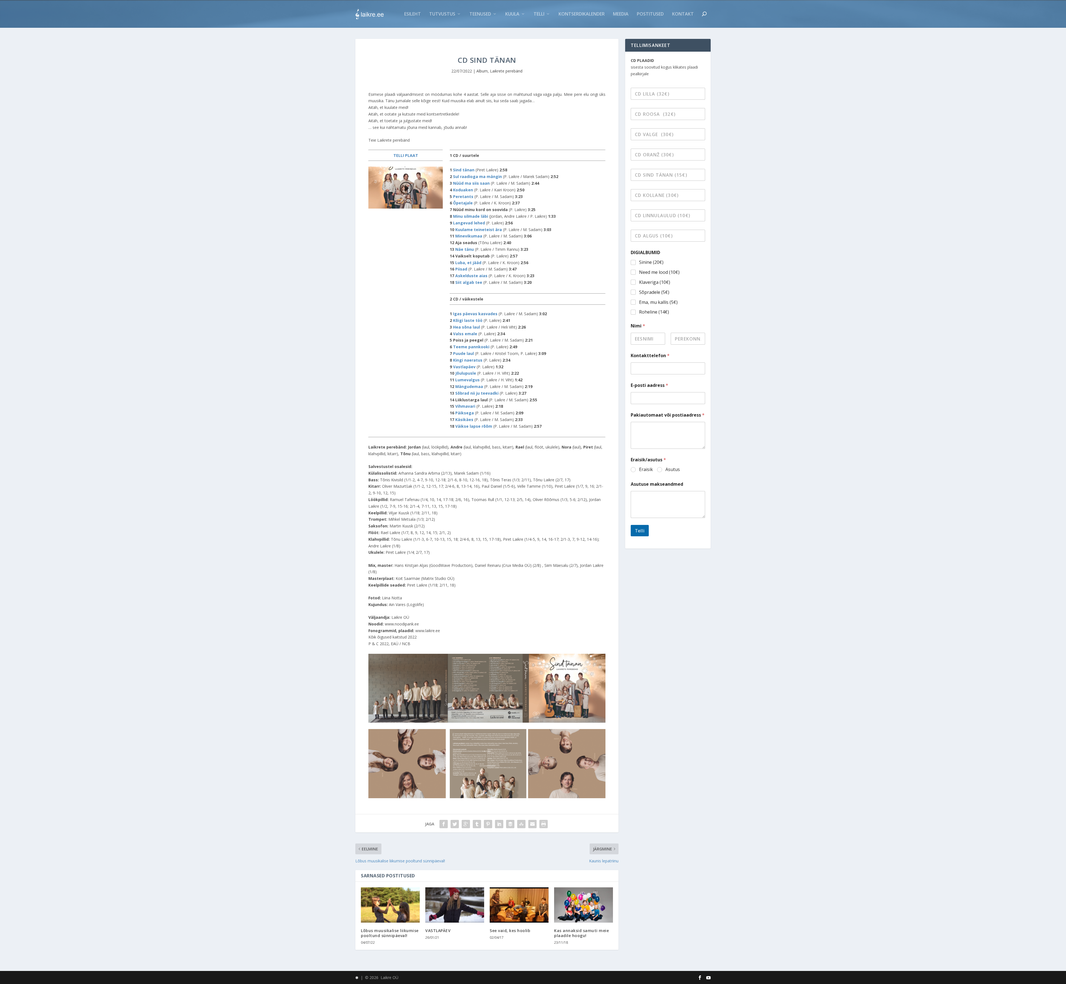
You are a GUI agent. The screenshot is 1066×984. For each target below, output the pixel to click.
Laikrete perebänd (506, 71)
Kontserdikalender (582, 14)
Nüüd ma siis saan (471, 183)
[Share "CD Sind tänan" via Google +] (465, 824)
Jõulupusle (465, 373)
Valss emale (465, 333)
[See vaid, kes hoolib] (519, 905)
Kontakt (683, 14)
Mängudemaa (469, 386)
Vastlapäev (464, 366)
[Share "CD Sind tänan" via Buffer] (510, 824)
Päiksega (464, 412)
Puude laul (463, 353)
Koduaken (463, 189)
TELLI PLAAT (405, 155)
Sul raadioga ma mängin (477, 176)
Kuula (512, 14)
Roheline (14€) (654, 312)
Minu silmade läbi (470, 216)
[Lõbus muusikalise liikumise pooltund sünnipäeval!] (390, 905)
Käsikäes (464, 419)
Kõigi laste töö (467, 320)
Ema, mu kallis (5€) (658, 302)
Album (482, 71)
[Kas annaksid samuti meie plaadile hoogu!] (583, 905)
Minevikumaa (468, 236)
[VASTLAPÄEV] (454, 905)
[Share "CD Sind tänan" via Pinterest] (488, 824)
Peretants (463, 196)
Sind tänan (464, 169)
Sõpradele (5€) (654, 292)
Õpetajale (463, 203)
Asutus (672, 469)
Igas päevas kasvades (475, 313)
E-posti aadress (649, 385)
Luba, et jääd (468, 262)
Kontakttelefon (650, 355)
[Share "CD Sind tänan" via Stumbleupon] (521, 824)
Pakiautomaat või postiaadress (668, 415)
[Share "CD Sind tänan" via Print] (543, 824)
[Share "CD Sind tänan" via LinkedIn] (499, 824)
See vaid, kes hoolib (510, 930)
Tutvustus (442, 14)
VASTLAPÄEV (438, 930)
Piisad (461, 269)
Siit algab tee (468, 282)
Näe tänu (464, 249)
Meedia (620, 14)
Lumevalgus (467, 379)
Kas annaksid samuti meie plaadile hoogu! (581, 933)
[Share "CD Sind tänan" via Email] (532, 824)
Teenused (480, 14)
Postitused (650, 14)
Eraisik (646, 469)
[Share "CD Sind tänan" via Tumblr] (476, 824)
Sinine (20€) (651, 262)
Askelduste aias (471, 275)
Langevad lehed (469, 223)
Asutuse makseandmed (657, 484)
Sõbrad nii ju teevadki (477, 393)
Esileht (412, 14)
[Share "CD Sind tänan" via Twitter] (454, 824)
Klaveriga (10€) (654, 282)
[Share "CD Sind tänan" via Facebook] (443, 824)
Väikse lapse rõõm (473, 426)
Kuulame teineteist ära (478, 229)
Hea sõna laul (466, 327)
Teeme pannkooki (471, 346)
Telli (539, 14)
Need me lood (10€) (659, 272)
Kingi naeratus (467, 360)
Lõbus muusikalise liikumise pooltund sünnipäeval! (390, 933)
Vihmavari (465, 406)
